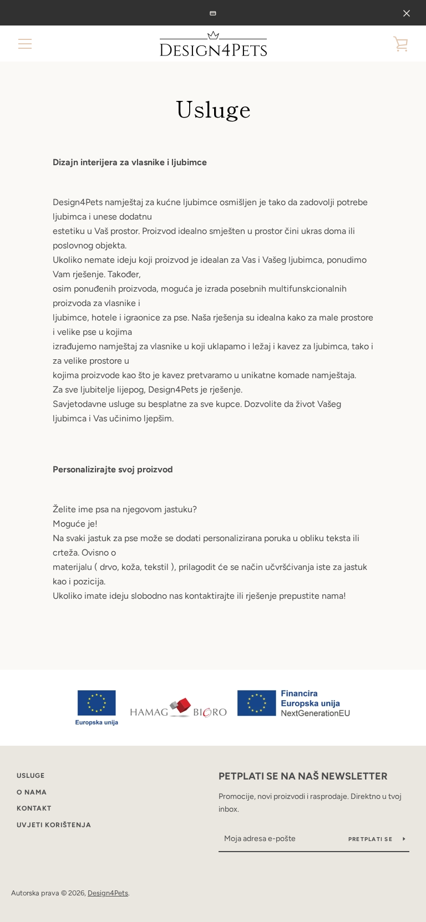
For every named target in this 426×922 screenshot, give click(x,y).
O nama (32, 792)
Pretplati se (371, 839)
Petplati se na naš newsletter (303, 776)
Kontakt (34, 808)
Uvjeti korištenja (54, 825)
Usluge (31, 776)
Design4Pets (108, 893)
